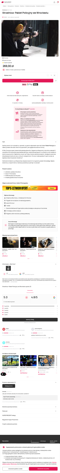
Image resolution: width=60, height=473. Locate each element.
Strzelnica (22, 6)
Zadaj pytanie (9, 386)
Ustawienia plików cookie (15, 469)
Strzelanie (17, 6)
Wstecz (4, 6)
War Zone (9, 10)
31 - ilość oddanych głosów (12, 274)
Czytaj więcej (14, 281)
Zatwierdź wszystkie (43, 468)
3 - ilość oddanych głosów (12, 17)
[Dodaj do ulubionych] (56, 80)
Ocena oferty (30, 290)
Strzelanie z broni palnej (30, 6)
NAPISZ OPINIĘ (30, 319)
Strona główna (11, 6)
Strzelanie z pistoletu (40, 6)
